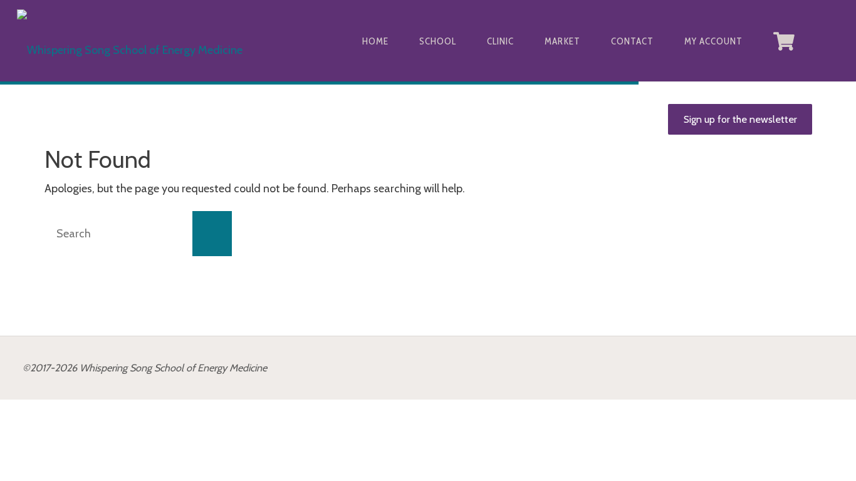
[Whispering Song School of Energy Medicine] (130, 41)
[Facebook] (828, 41)
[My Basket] (784, 40)
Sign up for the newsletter (740, 119)
